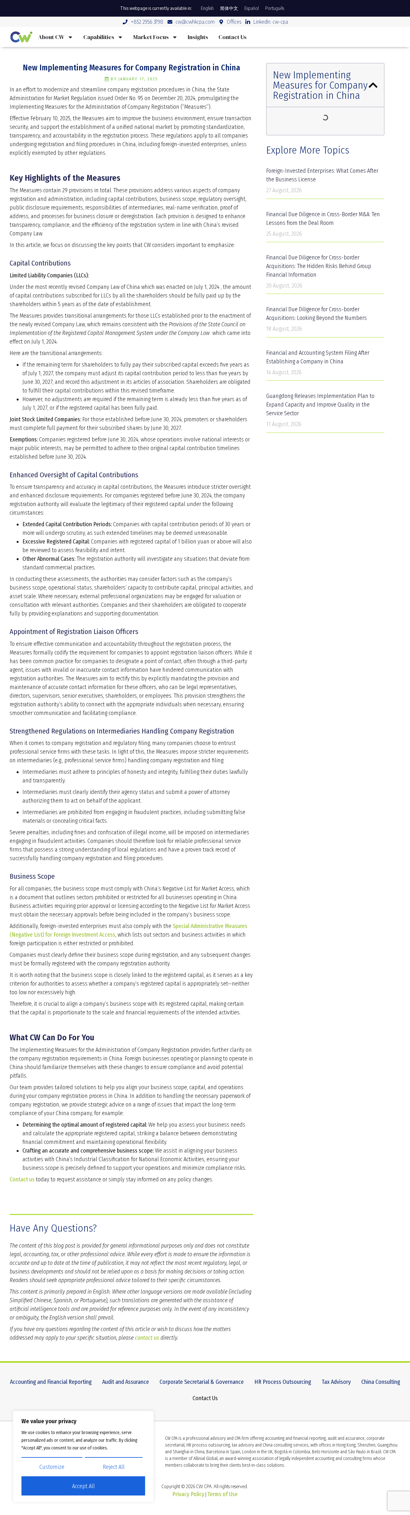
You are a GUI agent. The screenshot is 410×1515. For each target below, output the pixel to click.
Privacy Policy (188, 1494)
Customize (51, 1467)
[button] (373, 85)
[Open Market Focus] (174, 37)
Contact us (22, 1179)
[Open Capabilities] (120, 37)
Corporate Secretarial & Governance (202, 1381)
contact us (147, 1337)
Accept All (83, 1486)
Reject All (114, 1467)
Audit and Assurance (125, 1381)
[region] (83, 1456)
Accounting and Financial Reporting (51, 1381)
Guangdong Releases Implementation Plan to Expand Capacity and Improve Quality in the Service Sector (320, 405)
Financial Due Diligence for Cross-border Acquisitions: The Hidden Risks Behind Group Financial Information (318, 266)
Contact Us (205, 1398)
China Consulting (380, 1381)
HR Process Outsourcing (282, 1381)
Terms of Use (222, 1494)
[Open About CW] (70, 37)
